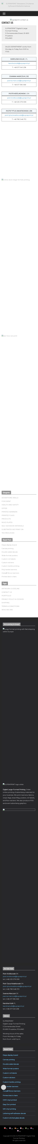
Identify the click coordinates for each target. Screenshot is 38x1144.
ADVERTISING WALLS (10, 498)
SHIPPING (6, 603)
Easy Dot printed (9, 1104)
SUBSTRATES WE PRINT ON (12, 529)
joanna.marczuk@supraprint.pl (19, 81)
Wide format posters (10, 555)
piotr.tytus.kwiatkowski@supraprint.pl (19, 115)
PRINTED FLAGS (8, 515)
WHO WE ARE (7, 610)
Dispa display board (9, 545)
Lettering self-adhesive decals (14, 1113)
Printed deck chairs (9, 577)
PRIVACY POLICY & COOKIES (13, 599)
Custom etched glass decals (13, 1118)
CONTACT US (7, 592)
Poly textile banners (9, 570)
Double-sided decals (10, 552)
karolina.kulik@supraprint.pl (19, 63)
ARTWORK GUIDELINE (10, 589)
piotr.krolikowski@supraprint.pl (19, 98)
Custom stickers (8, 562)
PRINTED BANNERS (9, 512)
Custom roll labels (9, 559)
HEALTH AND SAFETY (10, 505)
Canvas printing (7, 548)
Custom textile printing (10, 566)
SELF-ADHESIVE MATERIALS (13, 526)
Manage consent (3, 1087)
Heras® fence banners (10, 573)
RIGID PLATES (7, 522)
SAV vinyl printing (9, 1109)
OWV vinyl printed (10, 1100)
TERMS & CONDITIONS (10, 606)
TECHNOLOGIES (8, 533)
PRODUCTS (6, 519)
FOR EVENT (6, 501)
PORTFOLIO (6, 596)
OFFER (4, 508)
